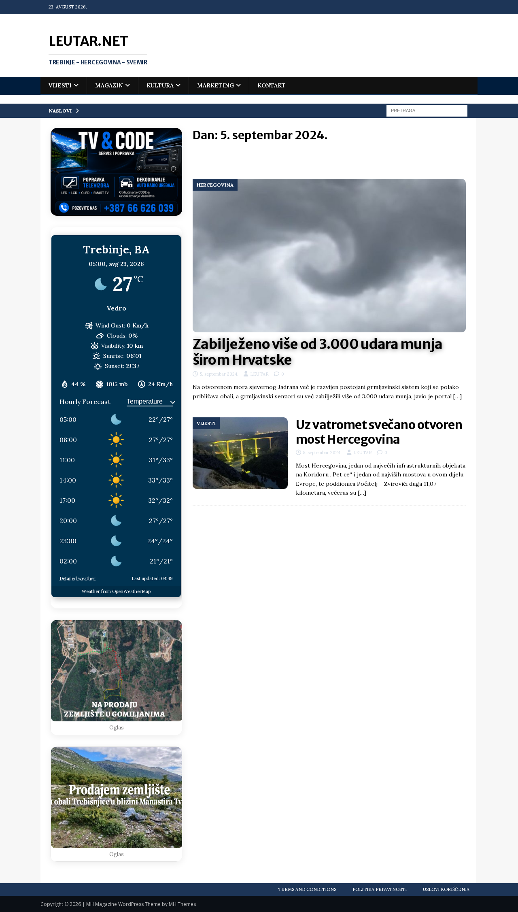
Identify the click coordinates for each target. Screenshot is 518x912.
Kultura (160, 85)
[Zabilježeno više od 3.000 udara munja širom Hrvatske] (329, 256)
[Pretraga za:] (426, 110)
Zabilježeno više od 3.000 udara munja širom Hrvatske (318, 352)
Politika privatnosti (379, 889)
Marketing (215, 85)
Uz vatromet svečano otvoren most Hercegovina (379, 432)
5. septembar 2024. (219, 374)
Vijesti (60, 85)
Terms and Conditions (307, 889)
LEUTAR (259, 374)
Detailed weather (77, 578)
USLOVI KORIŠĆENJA (446, 889)
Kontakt (271, 85)
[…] (457, 396)
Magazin (109, 85)
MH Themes (182, 904)
